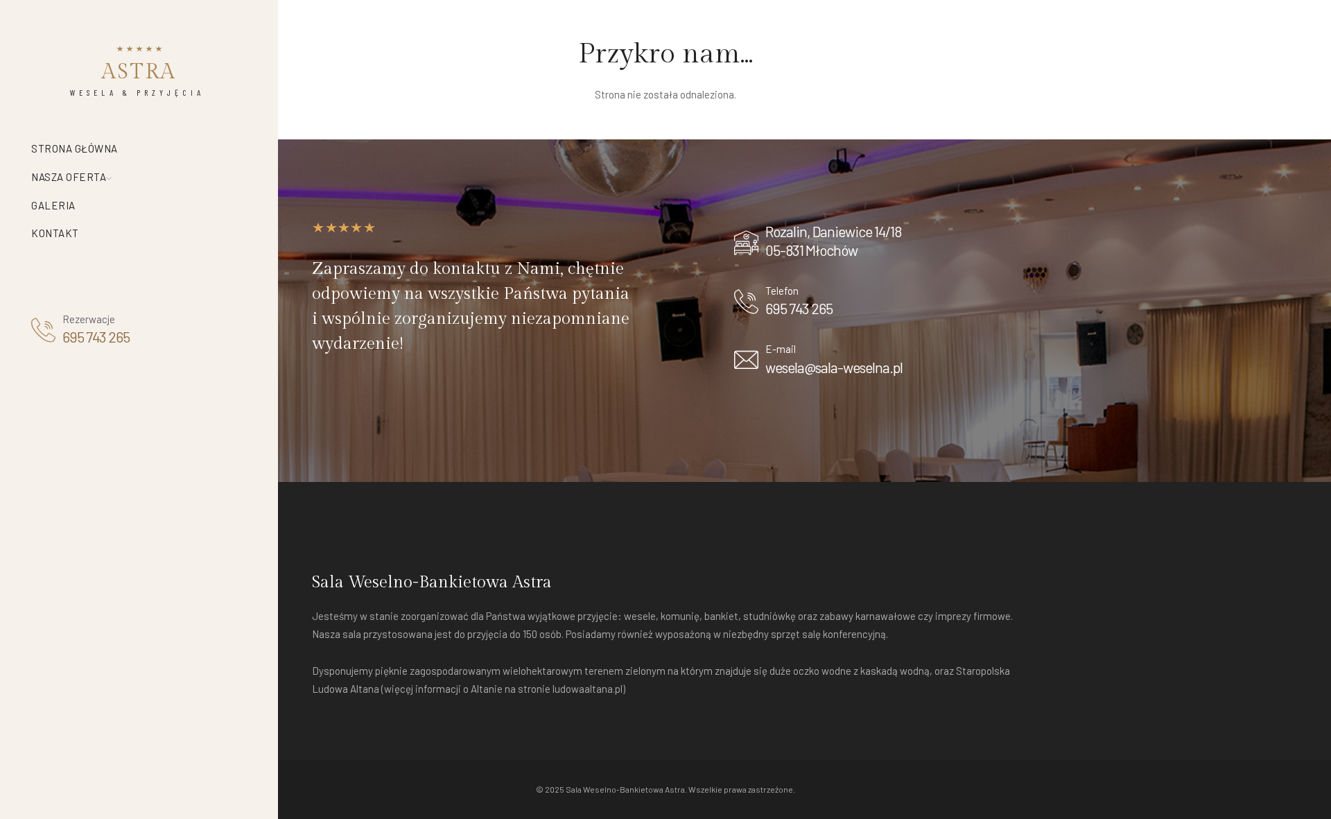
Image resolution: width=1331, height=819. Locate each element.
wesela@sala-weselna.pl (834, 367)
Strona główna (74, 148)
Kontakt (55, 233)
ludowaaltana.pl (588, 688)
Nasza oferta (68, 177)
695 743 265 (96, 336)
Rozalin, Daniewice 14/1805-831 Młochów (833, 240)
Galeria (53, 205)
